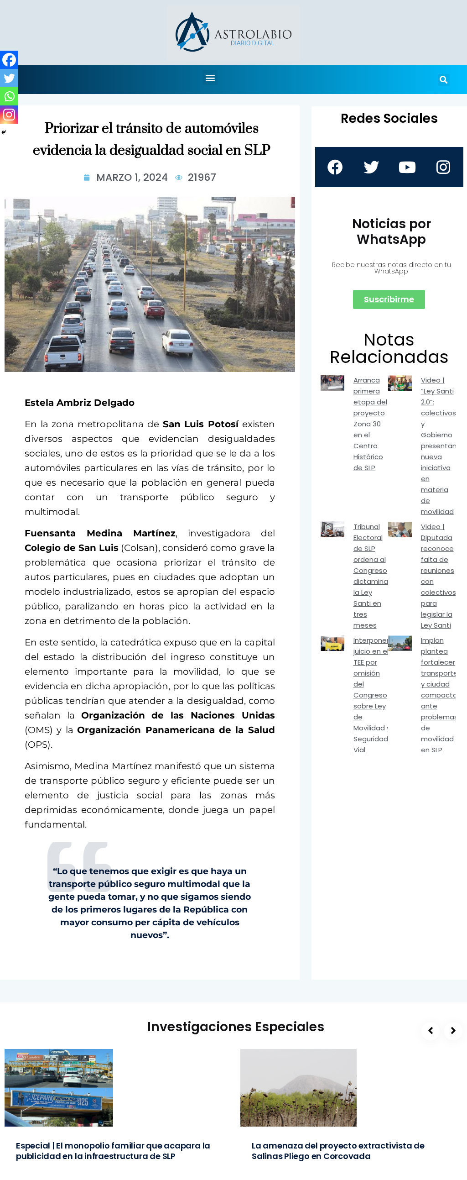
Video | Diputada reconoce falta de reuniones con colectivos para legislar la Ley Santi (438, 576)
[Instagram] (9, 114)
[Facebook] (9, 60)
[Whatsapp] (9, 96)
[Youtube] (407, 167)
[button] (210, 77)
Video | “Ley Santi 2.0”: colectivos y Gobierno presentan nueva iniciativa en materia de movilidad (439, 445)
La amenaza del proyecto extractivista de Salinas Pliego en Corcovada (338, 1151)
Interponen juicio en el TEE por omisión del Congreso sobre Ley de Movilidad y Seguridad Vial (372, 695)
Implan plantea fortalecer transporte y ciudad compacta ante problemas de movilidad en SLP (439, 695)
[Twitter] (9, 78)
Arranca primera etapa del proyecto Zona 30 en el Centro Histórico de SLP (370, 423)
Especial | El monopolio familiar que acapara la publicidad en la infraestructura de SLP (113, 1151)
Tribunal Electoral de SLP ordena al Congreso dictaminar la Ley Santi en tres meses (371, 576)
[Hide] (3, 132)
